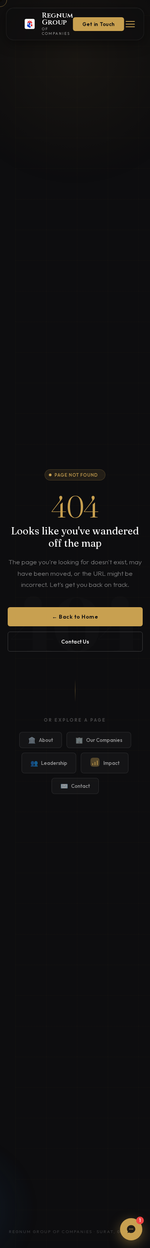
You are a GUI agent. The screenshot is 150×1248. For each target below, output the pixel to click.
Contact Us (75, 641)
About (40, 740)
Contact (75, 786)
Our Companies (98, 740)
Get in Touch (98, 24)
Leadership (48, 763)
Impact (111, 763)
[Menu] (130, 24)
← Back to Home (75, 616)
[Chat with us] (131, 1229)
